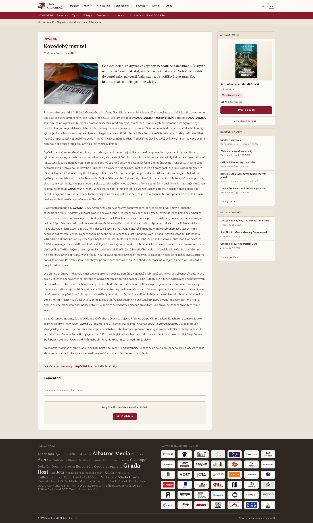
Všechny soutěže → (229, 257)
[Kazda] (235, 475)
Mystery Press (89, 481)
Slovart (135, 485)
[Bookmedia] (168, 464)
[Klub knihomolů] (50, 6)
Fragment (114, 466)
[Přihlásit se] (271, 6)
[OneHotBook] (201, 495)
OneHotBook (118, 481)
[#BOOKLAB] (168, 454)
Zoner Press (77, 489)
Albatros (85, 454)
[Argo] (235, 454)
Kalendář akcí (121, 6)
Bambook (84, 460)
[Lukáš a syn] (201, 485)
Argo (43, 459)
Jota (60, 472)
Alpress (137, 454)
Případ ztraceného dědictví (239, 84)
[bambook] (268, 454)
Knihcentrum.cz (50, 477)
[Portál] (251, 495)
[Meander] (235, 485)
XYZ (65, 489)
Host (43, 472)
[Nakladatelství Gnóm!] (268, 485)
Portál (85, 485)
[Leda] (185, 485)
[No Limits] (168, 495)
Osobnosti (102, 15)
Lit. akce (118, 15)
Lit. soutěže (135, 15)
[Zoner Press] (268, 505)
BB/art (116, 366)
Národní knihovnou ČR (265, 518)
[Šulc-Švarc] (218, 505)
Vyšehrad (54, 489)
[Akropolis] (201, 454)
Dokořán (44, 466)
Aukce (155, 6)
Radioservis (120, 485)
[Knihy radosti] (268, 475)
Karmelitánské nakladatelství (84, 472)
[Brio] (185, 464)
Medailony (74, 22)
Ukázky (86, 15)
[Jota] (201, 475)
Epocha (69, 466)
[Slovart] (201, 505)
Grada (131, 465)
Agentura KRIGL (66, 454)
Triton (42, 489)
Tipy (74, 15)
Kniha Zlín (122, 472)
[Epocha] (251, 464)
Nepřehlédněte (83, 366)
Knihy (86, 6)
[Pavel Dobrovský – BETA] (235, 495)
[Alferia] (218, 454)
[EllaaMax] (235, 464)
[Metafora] (251, 485)
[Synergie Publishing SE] (235, 505)
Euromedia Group (90, 466)
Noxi (104, 481)
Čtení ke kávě (46, 15)
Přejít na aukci (246, 110)
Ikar (52, 472)
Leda (83, 477)
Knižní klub (71, 477)
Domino (57, 466)
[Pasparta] (218, 495)
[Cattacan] (201, 464)
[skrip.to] (185, 505)
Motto (73, 481)
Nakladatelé (103, 6)
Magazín (74, 6)
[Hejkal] (168, 475)
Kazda (109, 472)
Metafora (108, 477)
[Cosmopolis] (218, 464)
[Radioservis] (168, 505)
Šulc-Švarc (94, 489)
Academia (46, 454)
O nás (169, 6)
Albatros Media (111, 453)
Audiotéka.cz (58, 460)
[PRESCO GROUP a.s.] (268, 495)
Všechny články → (228, 201)
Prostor (97, 485)
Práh (107, 485)
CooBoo (123, 460)
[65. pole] (185, 454)
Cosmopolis (140, 459)
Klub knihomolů (46, 22)
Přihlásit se (126, 416)
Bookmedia (99, 460)
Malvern (93, 477)
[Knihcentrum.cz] (251, 475)
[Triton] (251, 505)
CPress (112, 460)
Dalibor (72, 53)
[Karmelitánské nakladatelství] (218, 475)
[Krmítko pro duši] (168, 485)
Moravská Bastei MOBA (53, 481)
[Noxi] (185, 495)
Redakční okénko (156, 15)
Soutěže (140, 6)
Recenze (61, 15)
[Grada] (268, 464)
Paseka (133, 481)
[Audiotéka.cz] (251, 454)
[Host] (185, 475)
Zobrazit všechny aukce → (246, 121)
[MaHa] (218, 485)
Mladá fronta (129, 477)
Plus (66, 485)
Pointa (74, 485)
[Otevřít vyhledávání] (263, 6)
